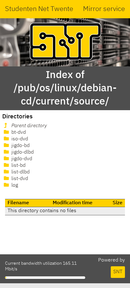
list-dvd (19, 178)
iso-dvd (19, 139)
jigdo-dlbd (22, 152)
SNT (117, 271)
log (14, 185)
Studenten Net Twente (39, 9)
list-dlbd (20, 172)
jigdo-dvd (21, 158)
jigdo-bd (20, 145)
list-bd (18, 165)
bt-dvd (18, 132)
